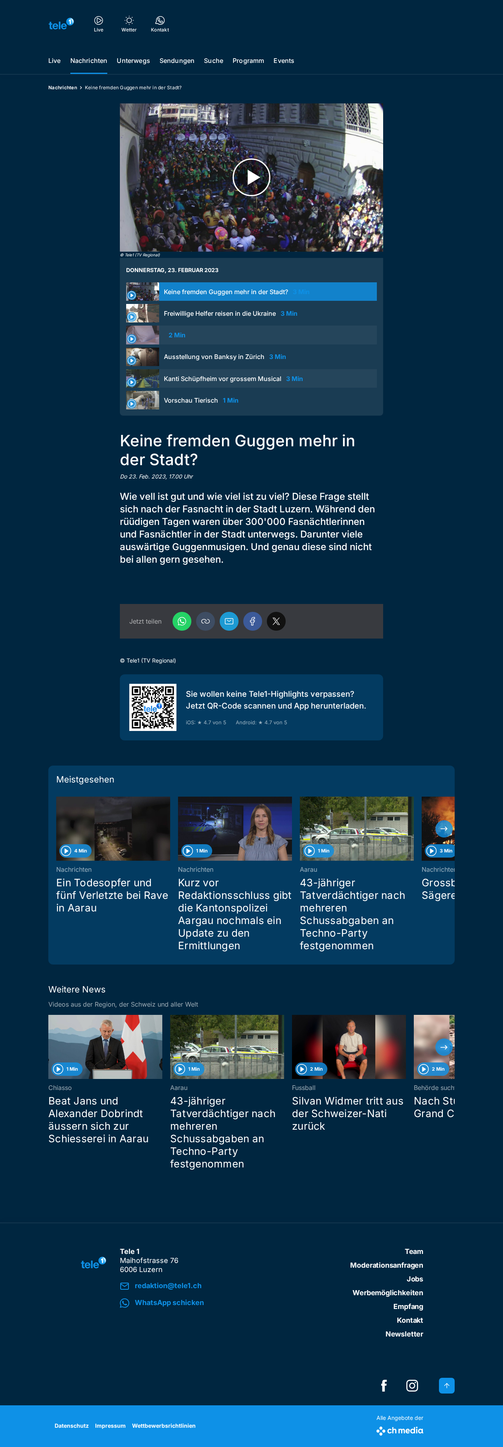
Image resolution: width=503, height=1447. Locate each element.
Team (414, 1251)
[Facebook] (252, 621)
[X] (276, 621)
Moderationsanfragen (386, 1265)
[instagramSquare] (412, 1386)
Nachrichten (89, 60)
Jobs (415, 1279)
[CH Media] (399, 1429)
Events (284, 60)
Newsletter (404, 1334)
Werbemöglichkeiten (387, 1293)
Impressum (110, 1425)
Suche (213, 60)
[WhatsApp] (182, 621)
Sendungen (177, 60)
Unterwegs (133, 60)
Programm (248, 60)
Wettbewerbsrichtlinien (164, 1425)
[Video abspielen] (251, 177)
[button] (205, 621)
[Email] (229, 621)
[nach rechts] (444, 829)
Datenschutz (72, 1425)
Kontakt (410, 1320)
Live (54, 60)
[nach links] (59, 829)
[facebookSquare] (384, 1386)
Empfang (408, 1306)
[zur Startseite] (61, 23)
